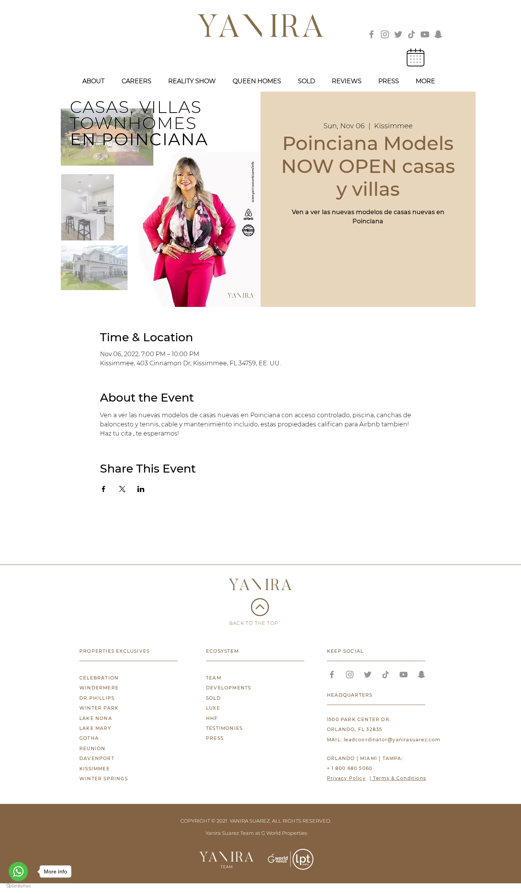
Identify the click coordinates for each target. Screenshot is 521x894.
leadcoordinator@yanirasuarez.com (392, 739)
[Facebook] (371, 34)
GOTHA (89, 738)
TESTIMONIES (224, 728)
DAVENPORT (96, 758)
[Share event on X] (122, 489)
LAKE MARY (95, 728)
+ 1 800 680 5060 (349, 768)
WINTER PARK (99, 708)
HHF (212, 718)
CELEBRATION (99, 678)
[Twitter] (398, 34)
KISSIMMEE (94, 768)
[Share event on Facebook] (103, 489)
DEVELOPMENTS (228, 688)
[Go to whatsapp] (18, 871)
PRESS (215, 738)
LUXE (213, 708)
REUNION (92, 748)
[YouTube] (425, 34)
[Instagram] (384, 34)
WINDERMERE (99, 688)
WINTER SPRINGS (103, 778)
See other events (368, 263)
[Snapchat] (438, 34)
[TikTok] (411, 34)
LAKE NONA (95, 718)
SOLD (213, 698)
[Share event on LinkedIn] (141, 489)
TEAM (213, 678)
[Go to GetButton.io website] (18, 886)
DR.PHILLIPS (96, 698)
